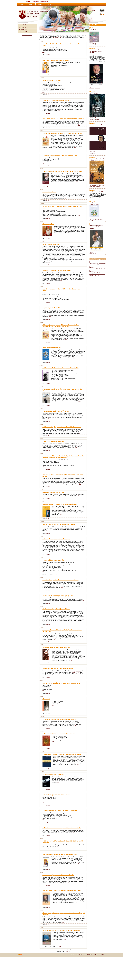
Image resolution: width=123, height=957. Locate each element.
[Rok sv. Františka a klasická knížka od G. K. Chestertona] (105, 187)
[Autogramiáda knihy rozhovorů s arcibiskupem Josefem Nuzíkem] (105, 89)
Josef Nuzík (97, 87)
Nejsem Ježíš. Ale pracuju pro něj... (53, 560)
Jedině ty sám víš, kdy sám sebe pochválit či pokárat (59, 524)
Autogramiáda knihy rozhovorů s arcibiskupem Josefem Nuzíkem (97, 51)
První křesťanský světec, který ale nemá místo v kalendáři (61, 580)
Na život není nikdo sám (95, 86)
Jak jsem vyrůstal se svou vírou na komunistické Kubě (60, 504)
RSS (21, 954)
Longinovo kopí (77, 670)
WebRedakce (90, 954)
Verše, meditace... (94, 29)
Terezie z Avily (93, 153)
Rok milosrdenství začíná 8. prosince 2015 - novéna (59, 734)
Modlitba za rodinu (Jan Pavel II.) (53, 80)
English (49, 4)
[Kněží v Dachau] (105, 120)
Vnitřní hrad (92, 151)
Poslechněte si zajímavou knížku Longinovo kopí (58, 668)
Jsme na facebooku (27, 35)
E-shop (21, 4)
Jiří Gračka (92, 87)
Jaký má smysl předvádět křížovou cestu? (56, 60)
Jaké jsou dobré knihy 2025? (97, 191)
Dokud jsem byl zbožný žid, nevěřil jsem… (56, 411)
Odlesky (91, 42)
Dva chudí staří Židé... (49, 192)
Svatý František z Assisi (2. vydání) (97, 185)
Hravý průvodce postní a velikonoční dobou (96, 203)
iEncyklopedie (36, 1)
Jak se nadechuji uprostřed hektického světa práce (58, 875)
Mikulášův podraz (48, 224)
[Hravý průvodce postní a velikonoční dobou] (105, 221)
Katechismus (44, 1)
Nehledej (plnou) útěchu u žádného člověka (56, 795)
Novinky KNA (24, 31)
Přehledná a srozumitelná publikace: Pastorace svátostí (60, 854)
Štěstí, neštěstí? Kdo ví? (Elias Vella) (98, 268)
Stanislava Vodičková (94, 119)
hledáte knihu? (24, 29)
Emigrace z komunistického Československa (57, 270)
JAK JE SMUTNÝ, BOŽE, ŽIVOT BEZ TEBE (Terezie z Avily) (61, 683)
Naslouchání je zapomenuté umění (53, 441)
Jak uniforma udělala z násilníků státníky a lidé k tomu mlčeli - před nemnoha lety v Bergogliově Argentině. (63, 456)
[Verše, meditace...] (105, 45)
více (43, 52)
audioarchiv (57, 674)
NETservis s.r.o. (97, 954)
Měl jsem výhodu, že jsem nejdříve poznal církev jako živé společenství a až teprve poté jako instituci (61, 325)
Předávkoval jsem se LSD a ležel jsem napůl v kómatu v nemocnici (63, 118)
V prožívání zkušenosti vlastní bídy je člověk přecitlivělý (60, 810)
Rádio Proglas (75, 672)
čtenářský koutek (25, 25)
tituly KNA (48, 54)
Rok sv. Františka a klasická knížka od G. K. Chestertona (97, 159)
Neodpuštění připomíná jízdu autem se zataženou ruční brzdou (62, 133)
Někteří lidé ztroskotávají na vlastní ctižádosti (57, 100)
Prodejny (40, 4)
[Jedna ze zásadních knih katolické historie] (105, 154)
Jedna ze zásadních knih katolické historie (96, 125)
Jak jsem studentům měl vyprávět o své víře (56, 647)
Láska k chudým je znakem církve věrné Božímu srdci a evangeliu (97, 227)
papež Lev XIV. (93, 253)
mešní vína (23, 27)
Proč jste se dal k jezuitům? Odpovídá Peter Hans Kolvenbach (62, 890)
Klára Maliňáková (93, 43)
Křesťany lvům (93, 117)
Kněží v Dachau (94, 93)
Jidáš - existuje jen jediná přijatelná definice (56, 609)
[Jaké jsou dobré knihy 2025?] (105, 199)
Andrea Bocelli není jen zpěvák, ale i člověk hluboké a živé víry (62, 171)
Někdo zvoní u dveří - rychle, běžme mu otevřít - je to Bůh (61, 368)
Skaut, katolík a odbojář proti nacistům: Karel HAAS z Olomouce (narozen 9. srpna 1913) (97, 274)
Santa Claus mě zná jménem (51, 244)
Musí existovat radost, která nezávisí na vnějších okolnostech (62, 930)
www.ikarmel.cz (57, 37)
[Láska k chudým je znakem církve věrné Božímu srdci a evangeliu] (105, 254)
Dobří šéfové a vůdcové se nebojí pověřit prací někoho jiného (62, 828)
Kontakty (31, 4)
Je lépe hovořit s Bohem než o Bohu (54, 492)
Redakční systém (83, 954)
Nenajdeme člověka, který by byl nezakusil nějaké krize (60, 155)
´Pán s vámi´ (46, 699)
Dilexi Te (91, 252)
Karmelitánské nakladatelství (25, 7)
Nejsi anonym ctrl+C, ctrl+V (51, 308)
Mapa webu (75, 954)
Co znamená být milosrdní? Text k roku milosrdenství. (59, 719)
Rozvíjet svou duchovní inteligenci (53, 774)
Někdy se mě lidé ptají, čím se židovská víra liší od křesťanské (62, 427)
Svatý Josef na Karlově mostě (52, 347)
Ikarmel (28, 1)
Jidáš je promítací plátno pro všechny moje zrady (58, 595)
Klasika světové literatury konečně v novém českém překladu (62, 754)
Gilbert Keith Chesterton (95, 186)
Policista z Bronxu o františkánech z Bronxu (56, 539)
